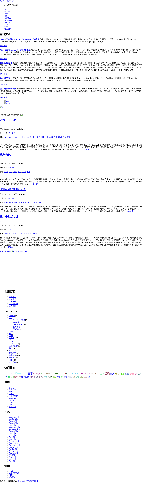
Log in (11, 471)
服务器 (32, 377)
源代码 (41, 377)
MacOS (11, 338)
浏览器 (11, 358)
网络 (6, 14)
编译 (62, 377)
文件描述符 (25, 377)
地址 (122, 374)
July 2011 (12, 455)
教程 (10, 351)
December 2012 (14, 427)
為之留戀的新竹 (6, 78)
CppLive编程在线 (24, 481)
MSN (6, 234)
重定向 (82, 377)
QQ (5, 137)
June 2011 (12, 457)
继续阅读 (3, 46)
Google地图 (8, 202)
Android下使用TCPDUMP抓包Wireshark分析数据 (20, 39)
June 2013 (12, 425)
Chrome (23, 374)
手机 (5, 377)
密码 (136, 374)
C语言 (6, 16)
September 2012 (14, 429)
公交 (10, 172)
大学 (25, 234)
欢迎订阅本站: (6, 251)
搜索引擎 (17, 377)
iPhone (47, 373)
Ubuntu (7, 22)
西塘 (55, 137)
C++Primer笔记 (19, 320)
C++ (6, 9)
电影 (51, 137)
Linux (6, 24)
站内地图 (34, 481)
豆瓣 (64, 137)
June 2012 (12, 433)
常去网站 (12, 301)
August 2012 (13, 431)
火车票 (34, 202)
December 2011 (14, 445)
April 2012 (13, 437)
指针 (9, 377)
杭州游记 (5, 154)
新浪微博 (40, 137)
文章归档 (8, 29)
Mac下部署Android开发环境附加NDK (15, 50)
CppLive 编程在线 (7, 1)
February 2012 (14, 441)
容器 (132, 373)
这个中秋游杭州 (9, 216)
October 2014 (14, 419)
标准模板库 (17, 324)
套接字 (127, 374)
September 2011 (14, 451)
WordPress (8, 20)
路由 (74, 377)
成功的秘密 (13, 304)
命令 (117, 373)
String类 (16, 322)
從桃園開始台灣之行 (8, 89)
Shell (64, 374)
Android (12, 316)
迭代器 (16, 329)
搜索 (12, 377)
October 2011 (13, 449)
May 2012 (12, 435)
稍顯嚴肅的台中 (6, 63)
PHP (60, 374)
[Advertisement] (26, 141)
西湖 (60, 137)
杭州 (46, 137)
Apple (13, 374)
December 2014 (14, 417)
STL (68, 374)
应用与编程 (8, 18)
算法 (58, 377)
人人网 (29, 137)
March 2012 (13, 439)
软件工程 (12, 362)
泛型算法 (16, 327)
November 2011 (14, 447)
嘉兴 (20, 202)
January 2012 (13, 443)
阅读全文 (85, 149)
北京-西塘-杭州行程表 (13, 189)
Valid (14, 473)
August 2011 (13, 453)
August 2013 (13, 423)
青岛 (69, 137)
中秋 (23, 137)
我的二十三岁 (8, 120)
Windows (17, 137)
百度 (54, 377)
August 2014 (13, 421)
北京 (34, 137)
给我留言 (12, 297)
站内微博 (12, 306)
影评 (6, 27)
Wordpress (12, 344)
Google (36, 373)
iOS (10, 334)
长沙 (24, 172)
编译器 (65, 377)
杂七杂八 (8, 11)
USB (79, 374)
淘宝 (29, 202)
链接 (85, 377)
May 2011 (12, 459)
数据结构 (12, 353)
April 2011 (12, 461)
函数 (107, 373)
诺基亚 (70, 377)
